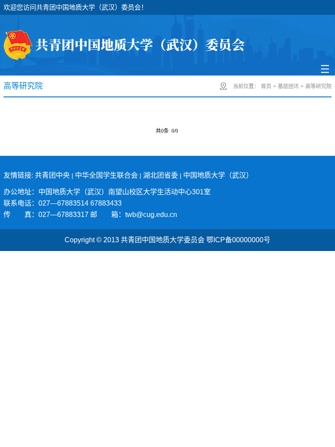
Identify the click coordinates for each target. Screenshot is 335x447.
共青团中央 (52, 175)
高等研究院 (318, 86)
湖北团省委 (160, 175)
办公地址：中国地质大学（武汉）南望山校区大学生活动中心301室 (107, 192)
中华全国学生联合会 (106, 175)
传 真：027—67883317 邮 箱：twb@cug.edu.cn (90, 214)
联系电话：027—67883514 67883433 (62, 203)
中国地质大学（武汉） (218, 175)
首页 (266, 86)
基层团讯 (288, 86)
